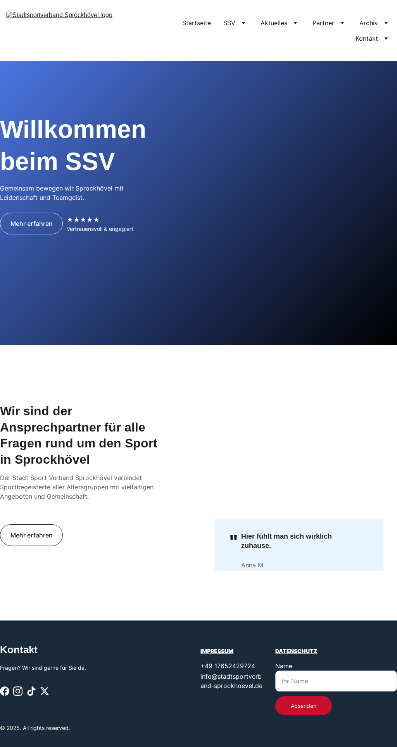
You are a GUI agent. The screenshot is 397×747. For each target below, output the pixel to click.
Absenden (303, 705)
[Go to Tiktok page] (31, 691)
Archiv (368, 23)
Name (283, 666)
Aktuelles (274, 23)
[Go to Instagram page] (17, 691)
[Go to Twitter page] (44, 691)
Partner (323, 23)
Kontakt (367, 38)
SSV (229, 23)
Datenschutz (296, 651)
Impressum (216, 651)
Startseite (196, 23)
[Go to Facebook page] (4, 691)
